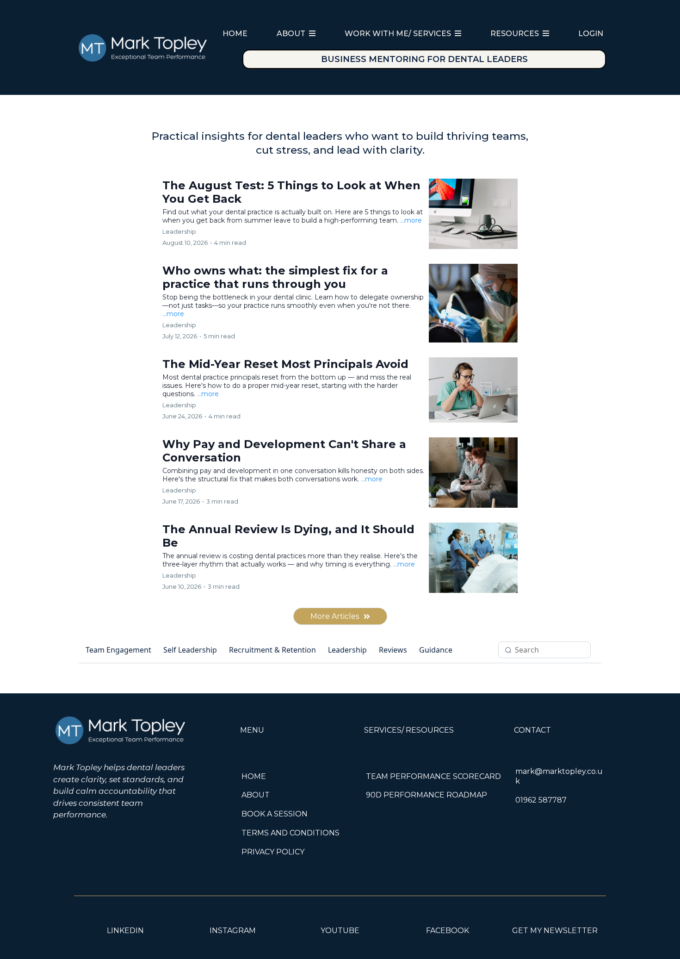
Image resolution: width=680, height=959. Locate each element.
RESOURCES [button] (515, 33)
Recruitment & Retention (272, 650)
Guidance (435, 650)
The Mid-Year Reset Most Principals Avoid (285, 364)
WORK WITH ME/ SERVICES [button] (399, 33)
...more (411, 220)
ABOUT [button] (292, 33)
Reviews (393, 650)
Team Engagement (118, 650)
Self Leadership (190, 650)
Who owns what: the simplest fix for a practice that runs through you (275, 277)
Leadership (347, 650)
